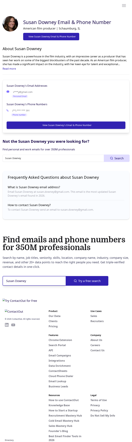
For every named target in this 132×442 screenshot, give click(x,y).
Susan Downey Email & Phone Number (67, 22)
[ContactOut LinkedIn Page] (7, 380)
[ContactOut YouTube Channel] (13, 380)
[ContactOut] (20, 5)
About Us (96, 340)
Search (119, 158)
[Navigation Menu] (124, 5)
